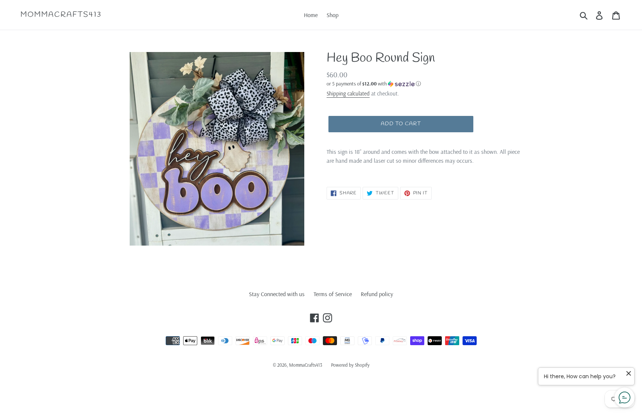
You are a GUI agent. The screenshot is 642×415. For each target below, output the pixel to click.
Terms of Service (333, 294)
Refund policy (377, 294)
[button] (425, 83)
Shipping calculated (348, 93)
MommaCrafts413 (60, 14)
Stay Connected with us (277, 294)
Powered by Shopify (350, 365)
